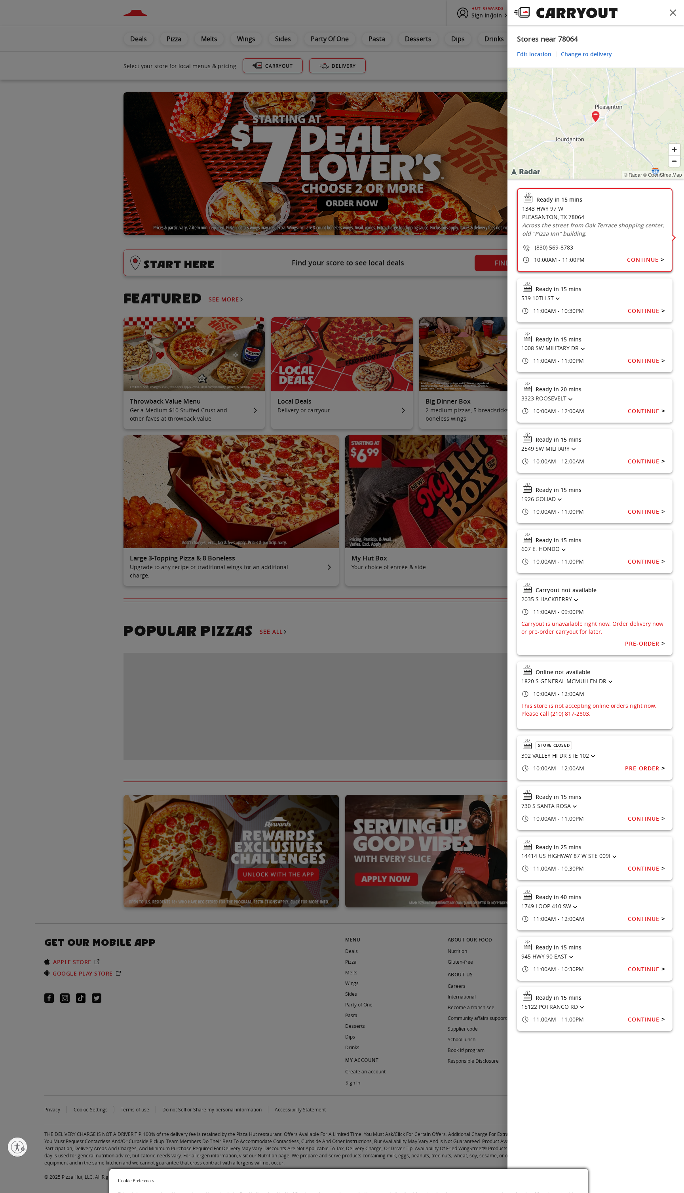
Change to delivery (586, 54)
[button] (596, 117)
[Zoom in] (674, 149)
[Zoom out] (674, 161)
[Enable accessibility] (17, 1147)
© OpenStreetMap (662, 174)
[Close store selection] (673, 13)
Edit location (534, 54)
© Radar (633, 174)
